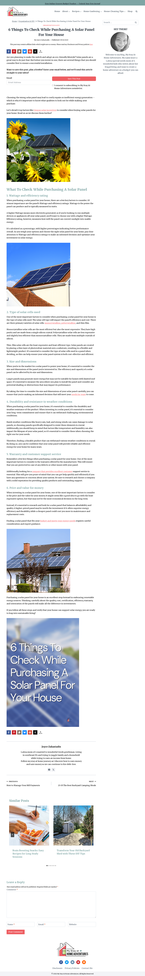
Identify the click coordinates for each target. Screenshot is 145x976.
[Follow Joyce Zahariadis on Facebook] (49, 770)
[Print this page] (30, 51)
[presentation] (29, 825)
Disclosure (57, 968)
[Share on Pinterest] (14, 51)
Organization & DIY (51, 25)
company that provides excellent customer (52, 471)
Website (73, 924)
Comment (12, 889)
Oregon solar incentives (45, 110)
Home (57, 11)
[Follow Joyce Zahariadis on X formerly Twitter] (53, 770)
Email (9, 78)
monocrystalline (52, 323)
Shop (130, 11)
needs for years (78, 394)
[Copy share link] (19, 51)
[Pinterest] (78, 962)
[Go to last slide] (12, 834)
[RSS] (84, 962)
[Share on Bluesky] (25, 51)
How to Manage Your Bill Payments (23, 784)
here (91, 44)
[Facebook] (61, 962)
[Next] (90, 834)
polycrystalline (68, 323)
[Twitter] (67, 962)
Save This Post (74, 79)
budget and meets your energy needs (57, 521)
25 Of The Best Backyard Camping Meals (77, 784)
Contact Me (87, 968)
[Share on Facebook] (9, 51)
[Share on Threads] (35, 51)
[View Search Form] (136, 11)
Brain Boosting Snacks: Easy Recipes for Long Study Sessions (28, 853)
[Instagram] (72, 962)
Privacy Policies (72, 968)
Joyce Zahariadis (43, 40)
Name (11, 924)
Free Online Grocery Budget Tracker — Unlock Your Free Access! (72, 4)
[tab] (47, 865)
